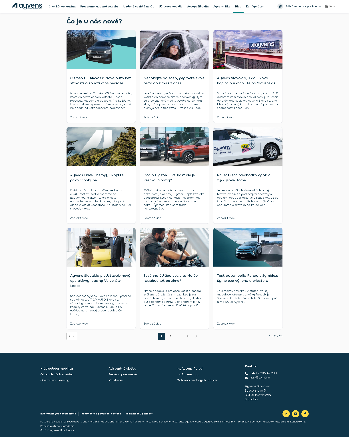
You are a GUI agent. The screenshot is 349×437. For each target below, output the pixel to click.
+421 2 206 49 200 (263, 373)
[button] (72, 336)
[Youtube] (295, 413)
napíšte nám (260, 377)
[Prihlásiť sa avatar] (280, 6)
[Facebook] (305, 413)
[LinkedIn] (286, 413)
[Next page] (196, 336)
